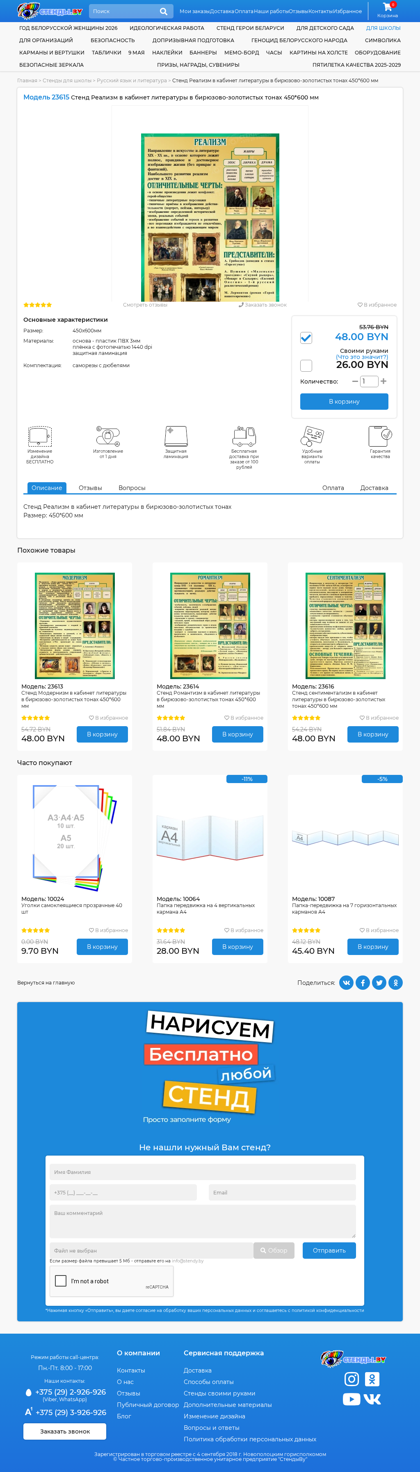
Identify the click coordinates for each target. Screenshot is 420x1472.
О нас (125, 1382)
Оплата (244, 11)
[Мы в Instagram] (351, 1379)
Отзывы (298, 11)
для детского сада (325, 28)
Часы (274, 53)
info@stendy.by (187, 1261)
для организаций (46, 40)
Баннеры (203, 53)
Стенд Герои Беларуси (250, 28)
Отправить (329, 1250)
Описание (47, 488)
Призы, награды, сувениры (198, 65)
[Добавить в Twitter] (379, 982)
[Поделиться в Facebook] (363, 982)
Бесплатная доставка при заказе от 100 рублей (244, 459)
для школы (383, 28)
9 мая (136, 53)
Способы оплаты (209, 1382)
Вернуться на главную (46, 983)
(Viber (50, 1399)
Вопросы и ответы (212, 1427)
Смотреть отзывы (145, 305)
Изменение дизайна (214, 1416)
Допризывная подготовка (193, 40)
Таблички (106, 53)
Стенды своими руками (220, 1393)
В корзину (102, 734)
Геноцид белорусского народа (299, 40)
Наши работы (271, 11)
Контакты (320, 11)
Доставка (222, 11)
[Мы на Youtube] (351, 1399)
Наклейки (167, 53)
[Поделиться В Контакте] (346, 982)
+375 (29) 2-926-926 (69, 1392)
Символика (383, 40)
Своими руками (362, 353)
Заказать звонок (265, 305)
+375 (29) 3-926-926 (70, 1412)
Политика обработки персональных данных (250, 1439)
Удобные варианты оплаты (312, 457)
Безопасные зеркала (51, 65)
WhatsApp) (73, 1399)
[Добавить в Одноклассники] (395, 982)
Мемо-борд (241, 53)
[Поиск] (163, 11)
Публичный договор (148, 1405)
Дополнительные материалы (228, 1405)
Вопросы (132, 488)
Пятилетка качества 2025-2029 (357, 65)
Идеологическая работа (167, 28)
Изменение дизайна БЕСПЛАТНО (40, 457)
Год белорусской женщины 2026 (68, 28)
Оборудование (378, 53)
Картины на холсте (319, 53)
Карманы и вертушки (51, 53)
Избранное (347, 11)
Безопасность (113, 40)
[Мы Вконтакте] (372, 1399)
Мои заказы (195, 11)
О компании (138, 1353)
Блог (124, 1416)
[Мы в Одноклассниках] (372, 1379)
